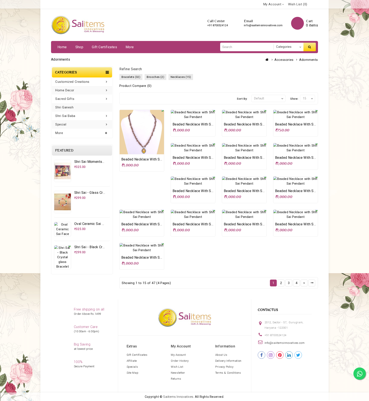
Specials (132, 366)
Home (62, 47)
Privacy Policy (224, 366)
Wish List (177, 366)
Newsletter (178, 372)
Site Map (133, 372)
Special (60, 124)
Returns (176, 378)
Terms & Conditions (228, 372)
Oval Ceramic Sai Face (91, 224)
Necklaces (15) (181, 77)
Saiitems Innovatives (178, 396)
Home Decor (64, 90)
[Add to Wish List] (142, 150)
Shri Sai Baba (65, 116)
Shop (79, 47)
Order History (180, 360)
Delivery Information (228, 360)
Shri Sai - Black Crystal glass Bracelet (104, 247)
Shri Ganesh (64, 107)
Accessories (284, 60)
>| (311, 283)
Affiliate (132, 360)
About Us (221, 354)
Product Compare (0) (135, 86)
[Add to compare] (150, 150)
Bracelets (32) (131, 77)
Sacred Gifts (64, 99)
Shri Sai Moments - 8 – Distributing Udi (105, 162)
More (130, 47)
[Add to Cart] (133, 150)
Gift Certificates (104, 47)
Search (309, 47)
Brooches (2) (155, 77)
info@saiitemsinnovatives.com (263, 25)
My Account (178, 354)
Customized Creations (72, 82)
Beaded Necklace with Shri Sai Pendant (152, 159)
